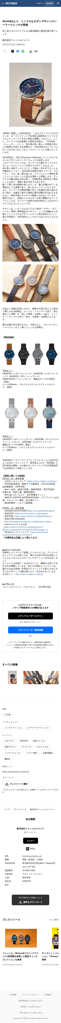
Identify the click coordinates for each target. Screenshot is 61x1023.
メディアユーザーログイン (30, 616)
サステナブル (43, 747)
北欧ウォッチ (39, 741)
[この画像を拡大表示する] (12, 677)
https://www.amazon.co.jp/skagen (31, 513)
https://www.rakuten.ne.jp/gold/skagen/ (33, 516)
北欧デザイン (10, 747)
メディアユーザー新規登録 (30, 630)
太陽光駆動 (47, 753)
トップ (7, 809)
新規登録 (49, 3)
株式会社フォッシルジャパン (42, 809)
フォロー (30, 841)
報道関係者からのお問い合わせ (30, 1000)
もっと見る (54, 920)
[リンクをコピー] (36, 51)
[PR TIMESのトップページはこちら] (11, 3)
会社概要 (13, 994)
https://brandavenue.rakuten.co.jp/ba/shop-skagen (28, 521)
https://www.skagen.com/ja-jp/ (42, 481)
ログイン (40, 3)
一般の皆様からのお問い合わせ (30, 1012)
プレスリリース (19, 809)
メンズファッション (13, 727)
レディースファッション (38, 727)
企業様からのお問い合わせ (30, 1006)
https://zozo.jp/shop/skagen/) (41, 511)
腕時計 (7, 759)
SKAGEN (24, 741)
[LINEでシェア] (23, 51)
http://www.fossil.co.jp (32, 856)
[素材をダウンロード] (31, 51)
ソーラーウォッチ (12, 753)
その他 (7, 714)
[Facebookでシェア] (17, 51)
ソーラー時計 (31, 753)
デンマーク (26, 747)
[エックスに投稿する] (12, 51)
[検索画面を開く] (58, 3)
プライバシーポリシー (30, 994)
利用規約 (48, 994)
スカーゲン (9, 741)
